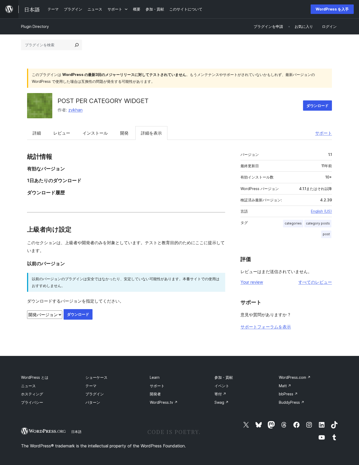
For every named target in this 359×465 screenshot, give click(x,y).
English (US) (321, 211)
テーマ (90, 386)
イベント (221, 386)
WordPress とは (34, 377)
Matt (285, 386)
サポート (323, 133)
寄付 (220, 394)
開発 (124, 133)
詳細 (37, 133)
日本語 (76, 432)
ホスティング (32, 394)
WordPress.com (295, 377)
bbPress (288, 394)
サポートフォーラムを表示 (265, 326)
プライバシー (32, 402)
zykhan (75, 110)
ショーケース (96, 377)
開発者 (155, 394)
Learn (155, 377)
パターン (92, 402)
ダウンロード (317, 105)
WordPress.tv (164, 402)
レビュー (61, 133)
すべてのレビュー (315, 282)
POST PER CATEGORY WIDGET (103, 101)
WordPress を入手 (332, 9)
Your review (251, 282)
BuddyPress (291, 402)
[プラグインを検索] (76, 45)
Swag (221, 402)
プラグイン (94, 394)
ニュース (28, 386)
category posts (318, 223)
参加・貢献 (223, 377)
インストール (95, 133)
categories (293, 223)
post (326, 234)
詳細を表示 (151, 133)
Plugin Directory (35, 26)
